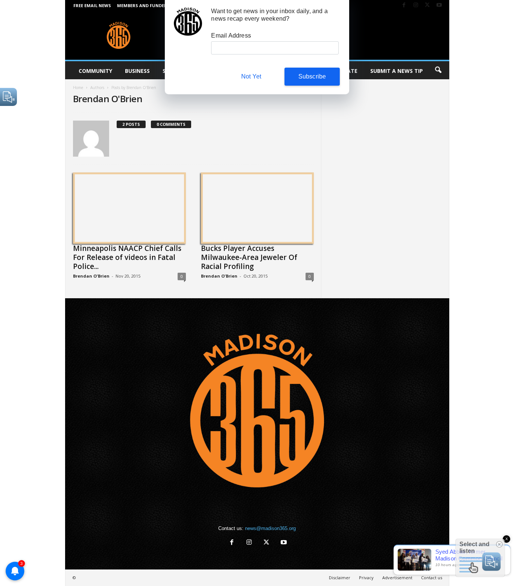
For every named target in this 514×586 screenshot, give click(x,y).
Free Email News (92, 5)
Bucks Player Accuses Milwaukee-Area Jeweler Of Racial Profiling (249, 257)
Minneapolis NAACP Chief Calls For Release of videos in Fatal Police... (127, 257)
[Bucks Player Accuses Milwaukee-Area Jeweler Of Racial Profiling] (257, 207)
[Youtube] (439, 5)
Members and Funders (143, 5)
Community (95, 70)
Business (137, 70)
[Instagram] (415, 5)
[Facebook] (404, 5)
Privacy (366, 577)
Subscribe (312, 76)
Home (78, 87)
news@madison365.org (270, 528)
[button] (438, 70)
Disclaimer (339, 577)
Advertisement (397, 577)
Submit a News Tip (396, 70)
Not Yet (251, 76)
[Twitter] (427, 5)
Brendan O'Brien (91, 276)
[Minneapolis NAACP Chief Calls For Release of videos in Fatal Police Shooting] (129, 207)
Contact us (431, 577)
